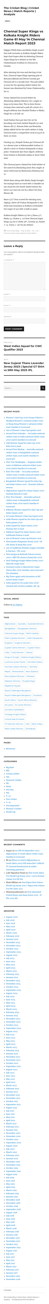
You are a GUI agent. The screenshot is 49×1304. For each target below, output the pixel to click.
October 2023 (12, 1025)
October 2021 (12, 1101)
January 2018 (12, 1235)
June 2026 (10, 923)
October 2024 (12, 987)
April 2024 (10, 1006)
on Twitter (17, 605)
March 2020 (11, 1152)
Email (7, 305)
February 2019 (12, 1193)
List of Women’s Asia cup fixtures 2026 (23, 538)
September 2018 (13, 1209)
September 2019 (13, 1171)
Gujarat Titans (33, 648)
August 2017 (11, 1251)
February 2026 (12, 936)
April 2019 (10, 1187)
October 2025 (12, 949)
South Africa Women (27, 700)
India (7, 652)
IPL (33, 231)
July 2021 (10, 1111)
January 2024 (12, 1015)
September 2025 (13, 952)
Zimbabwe (30, 729)
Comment (9, 260)
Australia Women (35, 624)
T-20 (36, 231)
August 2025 (11, 955)
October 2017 (12, 1244)
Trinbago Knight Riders (15, 714)
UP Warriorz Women (14, 724)
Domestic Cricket (13, 780)
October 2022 (12, 1063)
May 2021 (10, 1117)
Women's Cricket (14, 809)
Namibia (33, 667)
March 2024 (11, 1009)
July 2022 (10, 1073)
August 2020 (11, 1146)
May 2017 (10, 1260)
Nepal (7, 671)
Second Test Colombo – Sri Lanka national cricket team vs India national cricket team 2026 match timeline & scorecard (25, 436)
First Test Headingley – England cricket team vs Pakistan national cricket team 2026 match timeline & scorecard (24, 465)
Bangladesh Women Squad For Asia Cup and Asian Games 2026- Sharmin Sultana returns (25, 484)
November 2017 (13, 1241)
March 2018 (11, 1228)
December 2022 (13, 1057)
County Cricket (12, 774)
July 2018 (10, 1216)
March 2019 (11, 1190)
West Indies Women (14, 729)
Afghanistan (10, 624)
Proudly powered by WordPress (23, 1300)
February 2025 (12, 974)
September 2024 (13, 990)
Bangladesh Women (27, 629)
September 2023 (13, 1028)
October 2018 (12, 1206)
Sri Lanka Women (23, 705)
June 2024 (10, 999)
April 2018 (10, 1225)
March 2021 (11, 1123)
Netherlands (18, 671)
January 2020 (12, 1158)
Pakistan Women (12, 681)
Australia (22, 624)
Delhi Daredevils (34, 638)
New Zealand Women (14, 676)
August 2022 (11, 1069)
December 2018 (13, 1200)
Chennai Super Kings (11, 233)
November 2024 (13, 984)
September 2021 (13, 1104)
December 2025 (13, 942)
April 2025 (10, 968)
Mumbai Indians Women (16, 667)
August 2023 (11, 1031)
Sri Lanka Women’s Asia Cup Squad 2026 (24, 516)
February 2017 (12, 1270)
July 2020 (10, 1149)
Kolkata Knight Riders (28, 233)
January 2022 (12, 1092)
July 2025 (10, 958)
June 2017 (10, 1257)
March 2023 (11, 1047)
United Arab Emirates (14, 719)
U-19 (8, 802)
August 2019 (11, 1174)
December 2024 (13, 980)
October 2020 (12, 1139)
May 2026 (10, 926)
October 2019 (12, 1168)
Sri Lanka (9, 705)
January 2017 (12, 1273)
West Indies (36, 724)
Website (8, 316)
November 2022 (13, 1060)
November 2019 (13, 1165)
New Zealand (32, 671)
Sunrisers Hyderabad (14, 710)
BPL (8, 770)
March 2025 (11, 971)
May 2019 (10, 1184)
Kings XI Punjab (12, 657)
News (8, 786)
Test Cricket (11, 799)
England (8, 643)
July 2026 (10, 920)
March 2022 (11, 1085)
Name (7, 294)
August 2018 (11, 1212)
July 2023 (10, 1034)
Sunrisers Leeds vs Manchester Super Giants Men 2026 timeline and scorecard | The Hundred (25, 570)
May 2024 (10, 1003)
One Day (10, 789)
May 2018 (10, 1222)
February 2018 (12, 1231)
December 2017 (13, 1238)
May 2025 (10, 965)
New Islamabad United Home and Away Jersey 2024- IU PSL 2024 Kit (24, 895)
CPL (7, 777)
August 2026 (12, 917)
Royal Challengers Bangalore (18, 691)
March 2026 (11, 933)
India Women (17, 652)
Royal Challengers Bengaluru (18, 695)
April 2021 (10, 1120)
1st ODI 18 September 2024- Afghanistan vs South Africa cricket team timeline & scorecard (24, 853)
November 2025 (13, 945)
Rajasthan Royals (12, 686)
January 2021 (12, 1130)
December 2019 (13, 1162)
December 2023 (13, 1019)
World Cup (10, 812)
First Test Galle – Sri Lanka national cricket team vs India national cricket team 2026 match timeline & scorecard (25, 474)
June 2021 (10, 1114)
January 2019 (12, 1196)
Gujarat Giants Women (15, 648)
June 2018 (10, 1219)
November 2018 (13, 1203)
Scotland (37, 695)
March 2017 (11, 1266)
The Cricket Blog (13, 231)
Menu (7, 21)
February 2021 (12, 1127)
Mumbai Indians (34, 662)
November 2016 (13, 1279)
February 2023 (12, 1050)
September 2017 (13, 1247)
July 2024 (10, 996)
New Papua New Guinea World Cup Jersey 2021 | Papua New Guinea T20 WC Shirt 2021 (25, 885)
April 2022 (10, 1082)
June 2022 (10, 1076)
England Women (22, 643)
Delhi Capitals (32, 633)
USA (27, 724)
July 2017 (10, 1254)
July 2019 (10, 1177)
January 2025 (12, 977)
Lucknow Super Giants (15, 662)
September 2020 (13, 1142)
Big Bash (10, 767)
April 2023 (10, 1044)
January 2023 (12, 1053)
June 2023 (10, 1038)
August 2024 (11, 993)
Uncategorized (12, 805)
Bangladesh (10, 629)
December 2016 (13, 1276)
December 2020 (13, 1133)
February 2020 (12, 1155)
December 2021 (13, 1095)
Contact (7, 1290)
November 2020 (13, 1136)
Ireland (29, 652)
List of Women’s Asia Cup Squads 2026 (23, 430)
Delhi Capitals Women (15, 638)
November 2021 (13, 1098)
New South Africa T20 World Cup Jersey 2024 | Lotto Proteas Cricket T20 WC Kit (25, 876)
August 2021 (11, 1108)
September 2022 (13, 1066)
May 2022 (10, 1079)
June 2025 (10, 961)
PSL (7, 793)
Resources (10, 749)
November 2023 (13, 1022)
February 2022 (12, 1088)
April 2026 (10, 930)
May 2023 (10, 1041)
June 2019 (10, 1181)
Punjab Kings (29, 681)
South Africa (10, 700)
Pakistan (31, 676)
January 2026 (12, 939)
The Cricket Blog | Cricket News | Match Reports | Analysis (21, 11)
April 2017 (10, 1263)
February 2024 (12, 1012)
